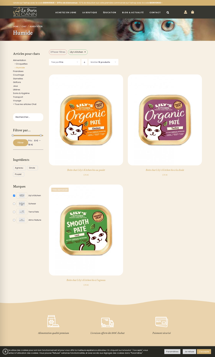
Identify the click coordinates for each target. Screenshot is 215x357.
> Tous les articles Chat (24, 104)
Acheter (79, 120)
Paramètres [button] (172, 351)
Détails (93, 120)
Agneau (19, 168)
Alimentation (19, 60)
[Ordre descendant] (84, 62)
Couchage (18, 74)
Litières (16, 89)
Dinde (32, 168)
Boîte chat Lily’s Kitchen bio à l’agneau (86, 280)
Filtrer (21, 142)
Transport (18, 96)
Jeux (15, 85)
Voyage (17, 100)
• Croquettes (21, 63)
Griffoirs (17, 82)
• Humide (20, 67)
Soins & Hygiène (21, 93)
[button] (168, 12)
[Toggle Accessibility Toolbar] (5, 352)
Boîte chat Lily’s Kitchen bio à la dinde (165, 170)
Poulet (18, 174)
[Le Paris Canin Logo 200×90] (25, 7)
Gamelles (18, 78)
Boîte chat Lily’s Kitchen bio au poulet (86, 170)
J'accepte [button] (204, 351)
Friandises (18, 71)
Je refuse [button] (189, 351)
